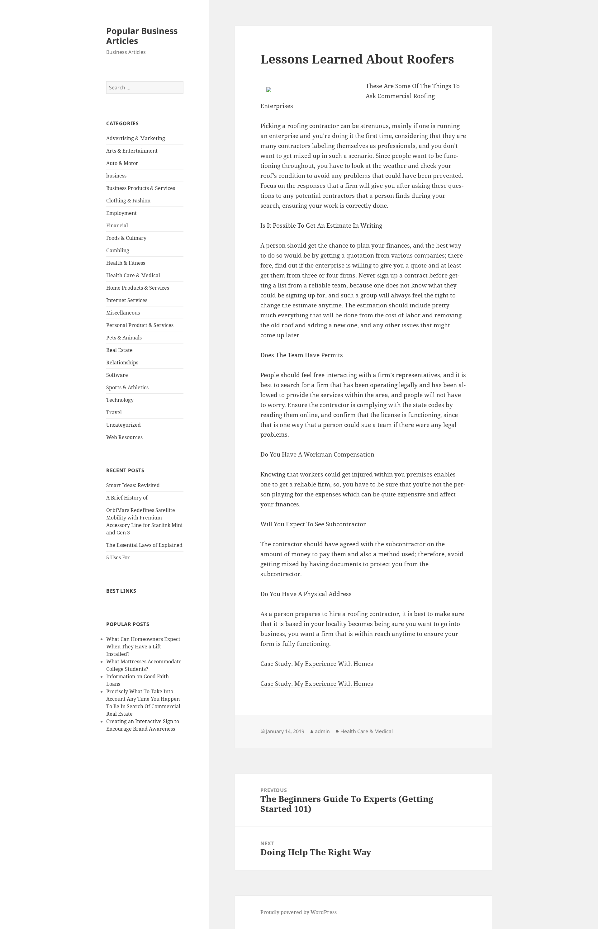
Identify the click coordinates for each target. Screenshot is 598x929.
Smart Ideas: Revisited (133, 485)
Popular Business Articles (142, 35)
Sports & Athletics (127, 387)
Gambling (117, 250)
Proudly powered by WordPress (298, 912)
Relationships (122, 362)
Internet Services (126, 300)
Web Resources (124, 437)
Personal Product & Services (139, 325)
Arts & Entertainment (132, 150)
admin (322, 731)
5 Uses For (118, 557)
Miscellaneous (123, 312)
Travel (114, 412)
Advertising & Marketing (135, 138)
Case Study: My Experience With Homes (316, 664)
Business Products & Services (140, 188)
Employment (121, 213)
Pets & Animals (124, 337)
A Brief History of (127, 497)
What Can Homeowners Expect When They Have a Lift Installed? (143, 646)
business (116, 175)
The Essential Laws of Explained (144, 545)
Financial (117, 225)
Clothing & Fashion (128, 200)
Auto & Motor (122, 163)
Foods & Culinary (126, 238)
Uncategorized (123, 424)
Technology (120, 399)
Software (117, 375)
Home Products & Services (137, 287)
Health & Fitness (125, 262)
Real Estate (119, 350)
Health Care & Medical (133, 275)
